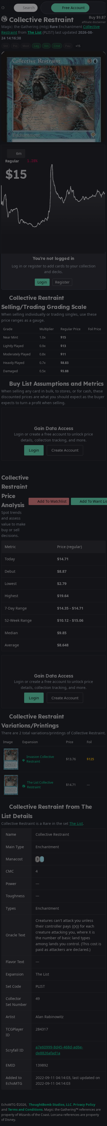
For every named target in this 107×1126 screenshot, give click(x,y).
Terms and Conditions (25, 1109)
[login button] (98, 7)
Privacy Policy (84, 1104)
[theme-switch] (45, 7)
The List (35, 32)
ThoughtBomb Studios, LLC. (50, 1104)
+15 (78, 46)
